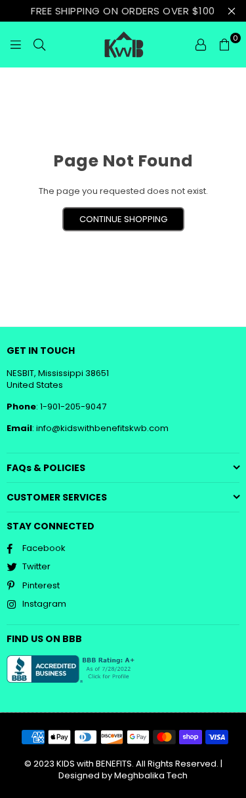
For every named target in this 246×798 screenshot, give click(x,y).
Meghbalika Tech (151, 775)
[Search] (39, 44)
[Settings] (201, 44)
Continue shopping (123, 219)
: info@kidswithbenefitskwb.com (100, 428)
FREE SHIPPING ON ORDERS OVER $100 (123, 11)
